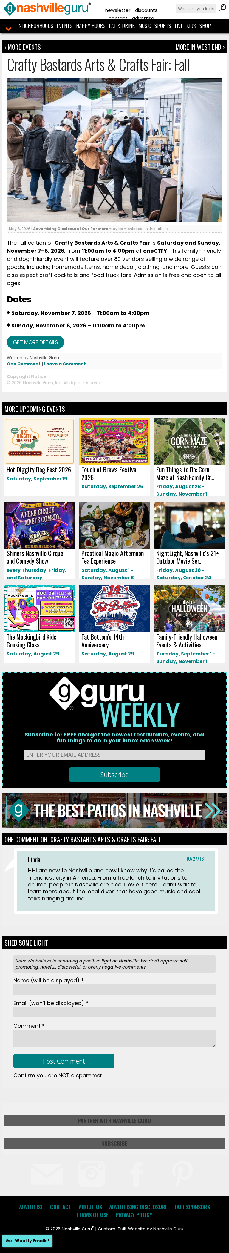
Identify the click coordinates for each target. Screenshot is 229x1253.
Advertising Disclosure (56, 228)
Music (144, 26)
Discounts (146, 10)
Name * (48, 980)
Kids (191, 26)
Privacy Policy (134, 1215)
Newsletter (118, 10)
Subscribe (114, 1143)
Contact (118, 18)
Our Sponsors (192, 1207)
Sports (162, 26)
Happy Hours (91, 26)
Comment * (29, 1026)
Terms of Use (92, 1215)
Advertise (143, 18)
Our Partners (95, 228)
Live (179, 26)
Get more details (35, 342)
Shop (205, 26)
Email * (50, 1003)
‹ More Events (22, 46)
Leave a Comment (65, 364)
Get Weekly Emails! (27, 1241)
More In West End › (200, 46)
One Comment (24, 364)
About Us (90, 1207)
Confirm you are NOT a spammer (57, 1075)
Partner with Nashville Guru (114, 1121)
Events (64, 26)
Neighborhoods (35, 26)
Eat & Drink (122, 26)
